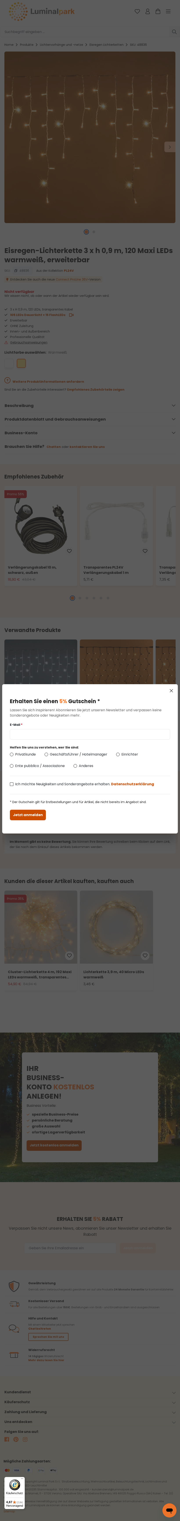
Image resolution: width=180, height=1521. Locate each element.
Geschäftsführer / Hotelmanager (78, 754)
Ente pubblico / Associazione (40, 765)
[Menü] (22, 1479)
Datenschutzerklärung (132, 784)
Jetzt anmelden (28, 814)
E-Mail (16, 725)
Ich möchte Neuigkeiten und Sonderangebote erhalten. (84, 784)
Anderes (86, 765)
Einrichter (129, 754)
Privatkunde (25, 754)
